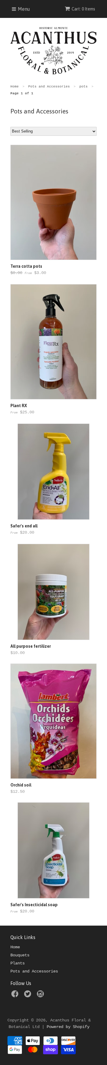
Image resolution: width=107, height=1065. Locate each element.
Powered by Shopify (68, 1026)
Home (15, 947)
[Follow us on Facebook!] (15, 995)
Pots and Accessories (34, 971)
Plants (17, 963)
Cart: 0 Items (83, 9)
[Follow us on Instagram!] (41, 995)
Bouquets (19, 955)
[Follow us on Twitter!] (28, 995)
